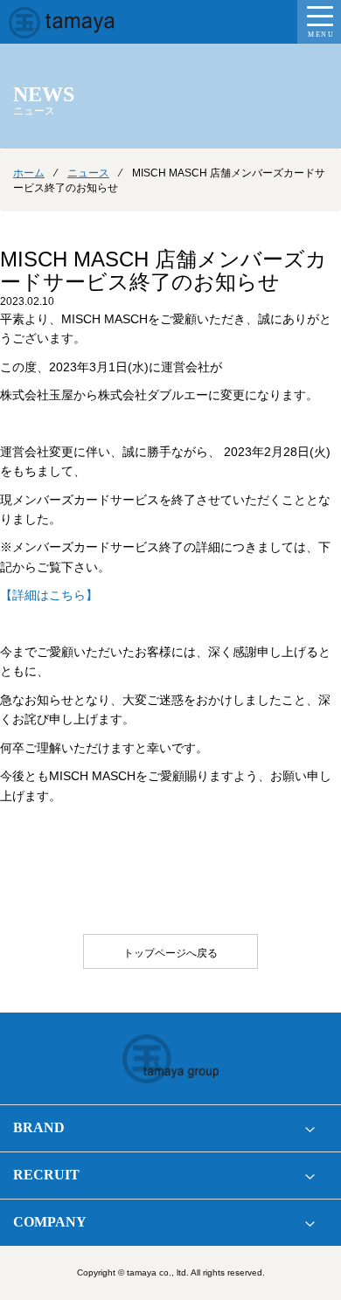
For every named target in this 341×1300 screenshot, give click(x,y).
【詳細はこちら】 (49, 595)
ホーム (29, 173)
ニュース (88, 173)
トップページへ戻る (170, 953)
